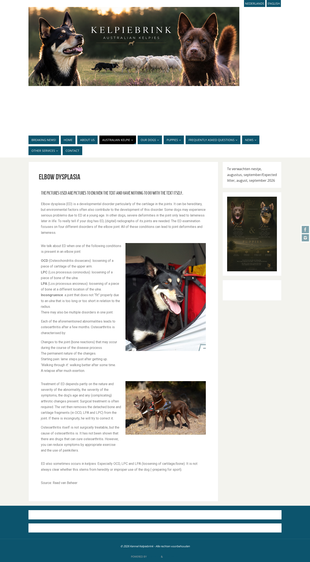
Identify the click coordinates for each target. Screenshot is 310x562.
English (274, 3)
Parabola (153, 556)
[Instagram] (305, 237)
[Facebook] (305, 229)
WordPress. (171, 556)
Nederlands (254, 3)
